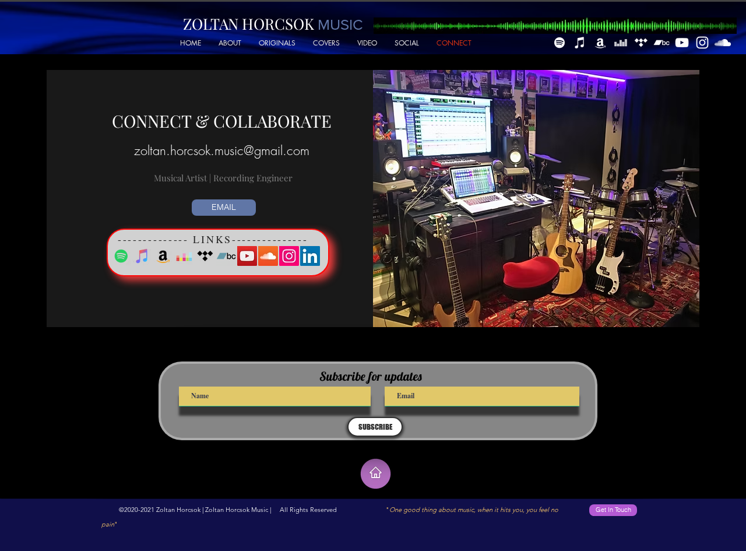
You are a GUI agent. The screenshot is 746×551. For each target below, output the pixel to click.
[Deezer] (621, 42)
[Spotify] (559, 42)
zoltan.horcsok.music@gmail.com (221, 150)
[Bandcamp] (661, 42)
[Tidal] (641, 42)
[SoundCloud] (723, 42)
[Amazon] (600, 42)
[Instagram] (702, 42)
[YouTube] (682, 42)
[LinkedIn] (310, 256)
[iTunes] (580, 42)
